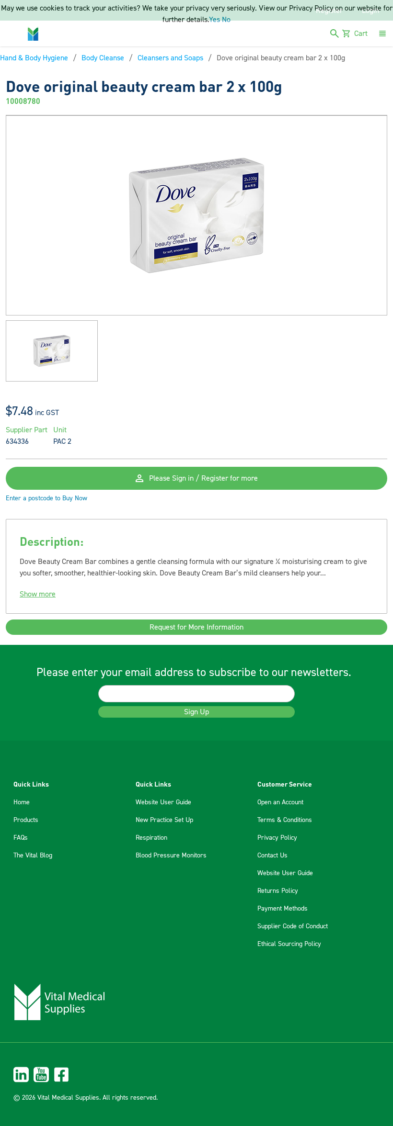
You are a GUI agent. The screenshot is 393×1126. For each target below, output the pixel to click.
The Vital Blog (32, 855)
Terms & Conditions (284, 820)
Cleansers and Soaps (170, 58)
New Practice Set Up (164, 820)
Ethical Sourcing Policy (289, 944)
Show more (38, 594)
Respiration (151, 837)
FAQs (20, 837)
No (226, 19)
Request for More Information (196, 627)
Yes (214, 19)
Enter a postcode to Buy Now (46, 498)
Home (21, 802)
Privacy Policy (277, 837)
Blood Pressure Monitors (171, 855)
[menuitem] (196, 1074)
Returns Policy (277, 891)
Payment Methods (282, 908)
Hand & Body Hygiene (34, 58)
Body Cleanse (102, 58)
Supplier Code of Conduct (292, 926)
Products (25, 820)
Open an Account (280, 802)
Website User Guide (163, 802)
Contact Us (272, 855)
